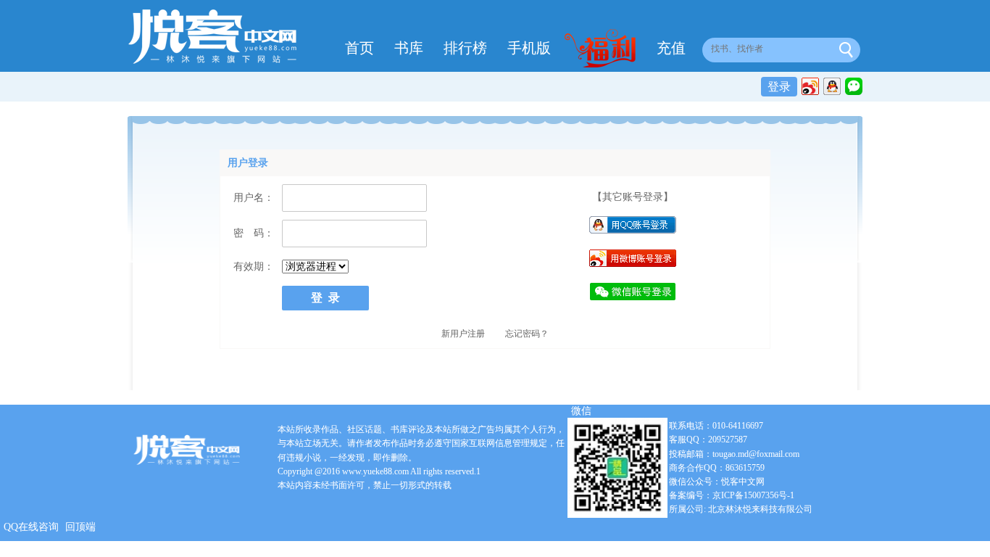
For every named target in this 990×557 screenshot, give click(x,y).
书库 (408, 48)
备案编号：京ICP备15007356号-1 (731, 495)
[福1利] (604, 50)
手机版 (529, 48)
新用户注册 (463, 334)
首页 (359, 48)
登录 (779, 87)
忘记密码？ (527, 334)
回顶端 (80, 526)
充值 (671, 48)
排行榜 (465, 48)
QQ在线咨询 (31, 526)
